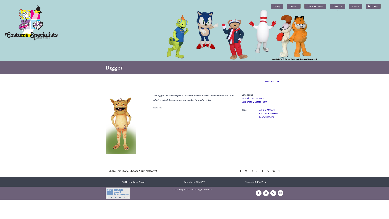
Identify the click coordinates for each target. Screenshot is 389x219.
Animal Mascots (267, 109)
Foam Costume (266, 116)
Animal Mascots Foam (253, 98)
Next (279, 81)
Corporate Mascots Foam (254, 101)
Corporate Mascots (268, 113)
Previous (269, 81)
